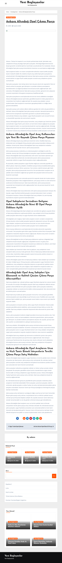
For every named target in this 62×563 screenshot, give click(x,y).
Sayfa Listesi (9, 492)
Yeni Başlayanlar (32, 2)
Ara (7, 471)
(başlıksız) (8, 484)
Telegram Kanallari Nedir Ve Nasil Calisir (47, 457)
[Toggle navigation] (6, 3)
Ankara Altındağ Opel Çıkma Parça (30, 21)
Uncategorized (11, 17)
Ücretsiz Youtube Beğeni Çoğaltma (16, 500)
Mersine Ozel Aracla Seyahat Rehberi (30, 457)
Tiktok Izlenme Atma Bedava (14, 496)
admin (9, 26)
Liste (7, 488)
